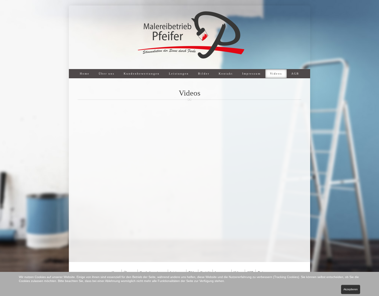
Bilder (203, 73)
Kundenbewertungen (142, 73)
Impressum (251, 73)
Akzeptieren (350, 289)
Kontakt (226, 73)
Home (84, 73)
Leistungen (179, 73)
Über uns (106, 73)
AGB (295, 73)
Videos (276, 73)
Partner (189, 82)
